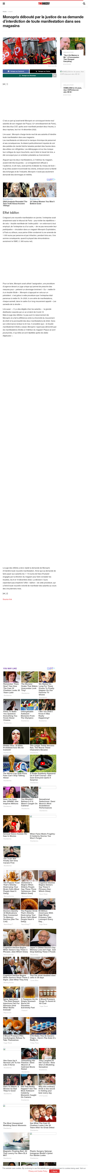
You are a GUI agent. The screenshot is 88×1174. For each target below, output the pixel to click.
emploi (10, 11)
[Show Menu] (4, 3)
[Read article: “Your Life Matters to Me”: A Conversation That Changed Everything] (72, 46)
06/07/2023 (68, 95)
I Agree (54, 1171)
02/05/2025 (68, 64)
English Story (68, 52)
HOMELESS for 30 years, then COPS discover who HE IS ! (72, 90)
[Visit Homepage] (44, 3)
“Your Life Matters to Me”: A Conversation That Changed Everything (71, 58)
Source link (7, 599)
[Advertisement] (30, 103)
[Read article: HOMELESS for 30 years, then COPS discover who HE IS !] (72, 79)
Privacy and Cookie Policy (38, 1171)
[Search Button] (84, 3)
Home (5, 11)
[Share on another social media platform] (55, 75)
